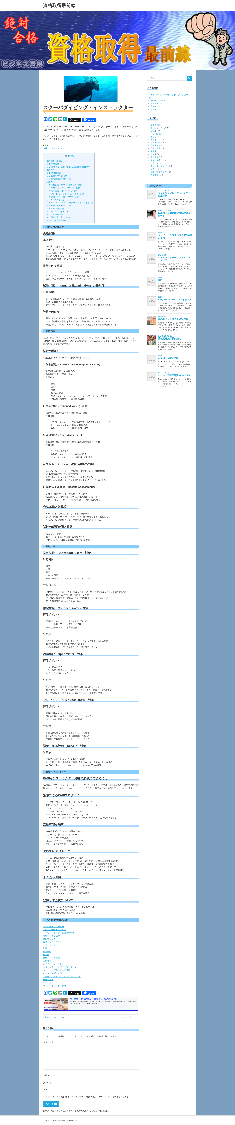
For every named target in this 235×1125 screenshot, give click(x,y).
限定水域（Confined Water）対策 (63, 188)
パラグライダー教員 (52, 973)
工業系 (153, 151)
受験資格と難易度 (53, 161)
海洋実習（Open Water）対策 (62, 191)
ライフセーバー (50, 983)
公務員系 (154, 163)
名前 (46, 1075)
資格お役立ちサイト (159, 172)
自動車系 (154, 157)
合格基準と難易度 (57, 176)
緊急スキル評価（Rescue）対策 (63, 197)
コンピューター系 (158, 128)
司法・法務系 (156, 160)
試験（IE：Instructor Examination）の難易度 (68, 167)
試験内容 (49, 170)
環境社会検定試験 (51, 936)
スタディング (156, 103)
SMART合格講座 (158, 100)
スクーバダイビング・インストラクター (62, 976)
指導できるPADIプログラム (61, 205)
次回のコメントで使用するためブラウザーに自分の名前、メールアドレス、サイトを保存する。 (88, 1097)
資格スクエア (156, 106)
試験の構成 (54, 173)
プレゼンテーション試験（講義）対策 (65, 194)
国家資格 (154, 175)
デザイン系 (155, 140)
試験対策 (49, 182)
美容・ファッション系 (160, 166)
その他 (45, 113)
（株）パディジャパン (53, 148)
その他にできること (58, 211)
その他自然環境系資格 (55, 220)
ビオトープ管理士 (51, 958)
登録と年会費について (59, 217)
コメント (48, 1042)
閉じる (71, 156)
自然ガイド (48, 979)
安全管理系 (155, 148)
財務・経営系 (156, 134)
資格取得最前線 (59, 5)
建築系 (153, 154)
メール (47, 1083)
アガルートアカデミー (160, 109)
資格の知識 (155, 125)
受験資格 (53, 164)
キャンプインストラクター (55, 986)
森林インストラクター (53, 942)
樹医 (45, 948)
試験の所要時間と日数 (59, 179)
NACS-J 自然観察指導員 (54, 929)
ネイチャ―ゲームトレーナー (56, 964)
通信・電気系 (156, 145)
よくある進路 (55, 214)
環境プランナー (50, 939)
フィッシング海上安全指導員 (56, 970)
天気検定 (47, 961)
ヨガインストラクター (128, 1017)
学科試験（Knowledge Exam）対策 (64, 185)
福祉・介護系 (156, 142)
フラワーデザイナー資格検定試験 (58, 933)
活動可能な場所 (56, 208)
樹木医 (46, 954)
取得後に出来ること (54, 199)
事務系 (153, 137)
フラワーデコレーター (53, 926)
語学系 (153, 131)
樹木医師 (47, 951)
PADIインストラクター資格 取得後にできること (70, 202)
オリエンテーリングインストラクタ (59, 967)
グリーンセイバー (51, 945)
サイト (46, 1090)
